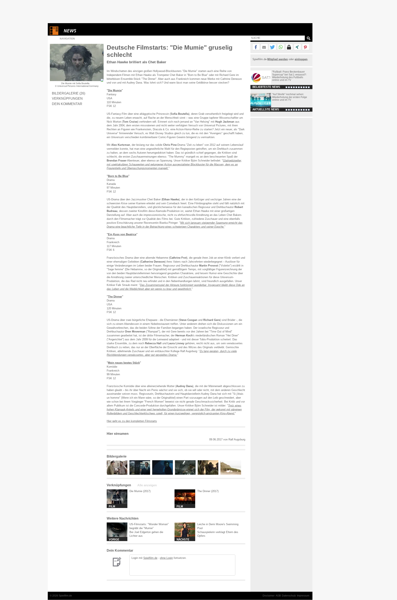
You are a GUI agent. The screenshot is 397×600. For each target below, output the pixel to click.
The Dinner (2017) (208, 491)
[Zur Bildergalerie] (102, 80)
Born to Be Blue (118, 176)
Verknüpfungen (67, 98)
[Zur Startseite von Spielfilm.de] (54, 34)
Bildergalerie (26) (68, 93)
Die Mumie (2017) (140, 491)
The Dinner (115, 296)
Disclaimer (269, 595)
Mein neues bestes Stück (124, 362)
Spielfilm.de (150, 557)
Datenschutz (289, 595)
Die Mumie (115, 90)
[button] (256, 47)
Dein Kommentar (67, 104)
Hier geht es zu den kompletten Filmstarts (132, 421)
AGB (278, 595)
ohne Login (166, 557)
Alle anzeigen (147, 485)
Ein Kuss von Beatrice (122, 234)
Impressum (303, 595)
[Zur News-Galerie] (118, 473)
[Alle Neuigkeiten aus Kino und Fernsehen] (85, 30)
